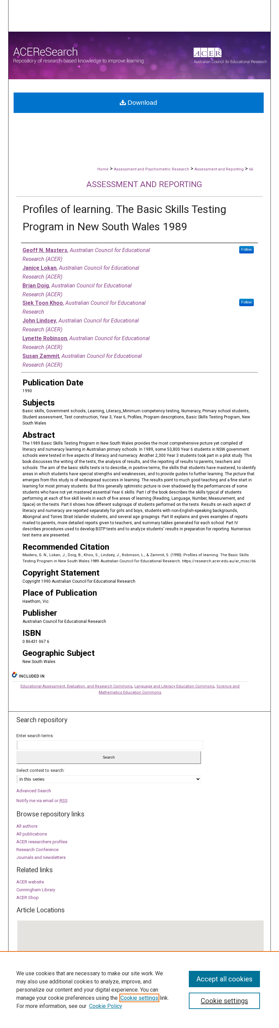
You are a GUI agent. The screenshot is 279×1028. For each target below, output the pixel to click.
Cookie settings (139, 998)
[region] (139, 989)
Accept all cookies (224, 979)
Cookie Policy (105, 1006)
